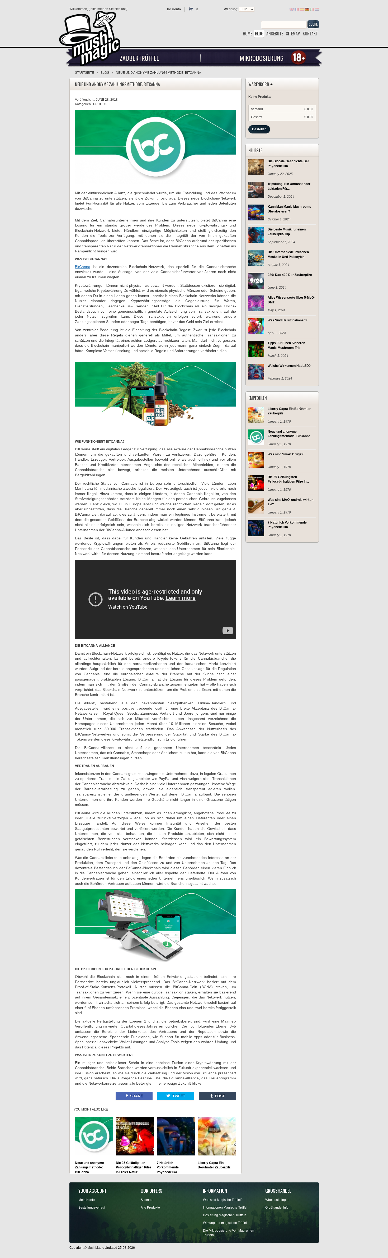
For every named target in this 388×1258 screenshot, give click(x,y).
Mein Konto (86, 1200)
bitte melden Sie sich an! (108, 9)
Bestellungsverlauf (91, 1207)
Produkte (102, 104)
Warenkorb (258, 84)
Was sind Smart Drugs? (285, 454)
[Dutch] (317, 9)
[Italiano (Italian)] (312, 9)
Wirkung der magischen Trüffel (225, 1223)
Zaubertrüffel (139, 58)
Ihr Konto (174, 9)
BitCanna (82, 267)
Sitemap (147, 1200)
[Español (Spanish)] (302, 9)
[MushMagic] (92, 36)
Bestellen (259, 129)
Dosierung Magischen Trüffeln (224, 1215)
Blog (105, 73)
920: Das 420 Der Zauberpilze (290, 275)
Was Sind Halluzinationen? (287, 320)
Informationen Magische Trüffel (225, 1207)
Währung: (231, 9)
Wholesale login (276, 1200)
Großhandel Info (276, 1207)
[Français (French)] (297, 9)
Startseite (84, 73)
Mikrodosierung (261, 58)
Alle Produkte (150, 1207)
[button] (134, 1096)
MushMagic (95, 1248)
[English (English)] (292, 9)
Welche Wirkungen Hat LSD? (289, 366)
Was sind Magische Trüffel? (223, 1200)
